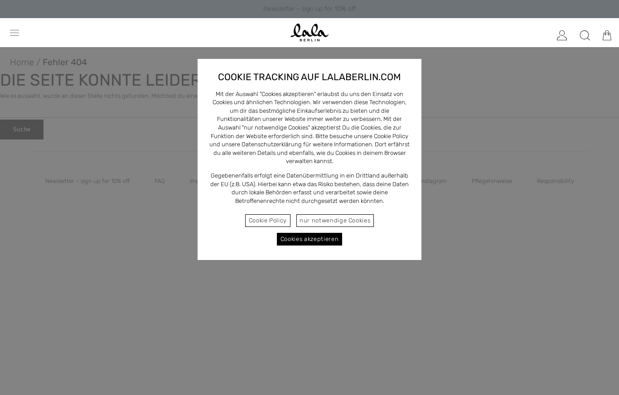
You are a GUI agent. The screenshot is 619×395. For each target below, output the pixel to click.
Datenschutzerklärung (272, 144)
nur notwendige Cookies (335, 220)
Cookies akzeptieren (309, 239)
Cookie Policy (268, 220)
